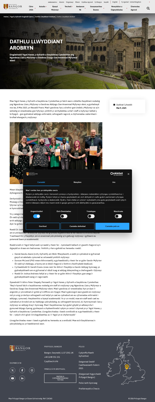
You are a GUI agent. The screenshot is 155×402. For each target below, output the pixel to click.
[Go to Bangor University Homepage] (13, 6)
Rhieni (77, 2)
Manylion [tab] (77, 182)
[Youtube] (12, 378)
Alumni (61, 2)
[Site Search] (148, 8)
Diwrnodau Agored (135, 8)
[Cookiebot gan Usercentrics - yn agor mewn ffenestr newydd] (112, 174)
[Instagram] (32, 370)
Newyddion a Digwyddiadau (117, 8)
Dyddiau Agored (87, 2)
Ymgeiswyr (69, 2)
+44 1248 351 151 (52, 357)
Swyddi (106, 2)
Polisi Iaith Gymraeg (88, 383)
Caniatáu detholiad (77, 226)
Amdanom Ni (80, 8)
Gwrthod (42, 226)
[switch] (63, 216)
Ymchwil (68, 6)
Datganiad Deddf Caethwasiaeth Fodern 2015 (89, 365)
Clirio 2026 (31, 8)
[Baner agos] (128, 174)
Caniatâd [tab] (41, 182)
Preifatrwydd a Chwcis (89, 388)
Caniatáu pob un (112, 226)
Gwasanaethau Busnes (96, 8)
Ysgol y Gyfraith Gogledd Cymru (21, 17)
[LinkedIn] (22, 378)
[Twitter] (12, 370)
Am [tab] (113, 182)
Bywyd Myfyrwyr (55, 8)
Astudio (42, 6)
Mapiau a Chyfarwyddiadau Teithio (60, 378)
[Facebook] (22, 370)
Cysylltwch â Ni (51, 361)
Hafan (6, 17)
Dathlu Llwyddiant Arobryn (45, 17)
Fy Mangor (98, 2)
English (114, 2)
